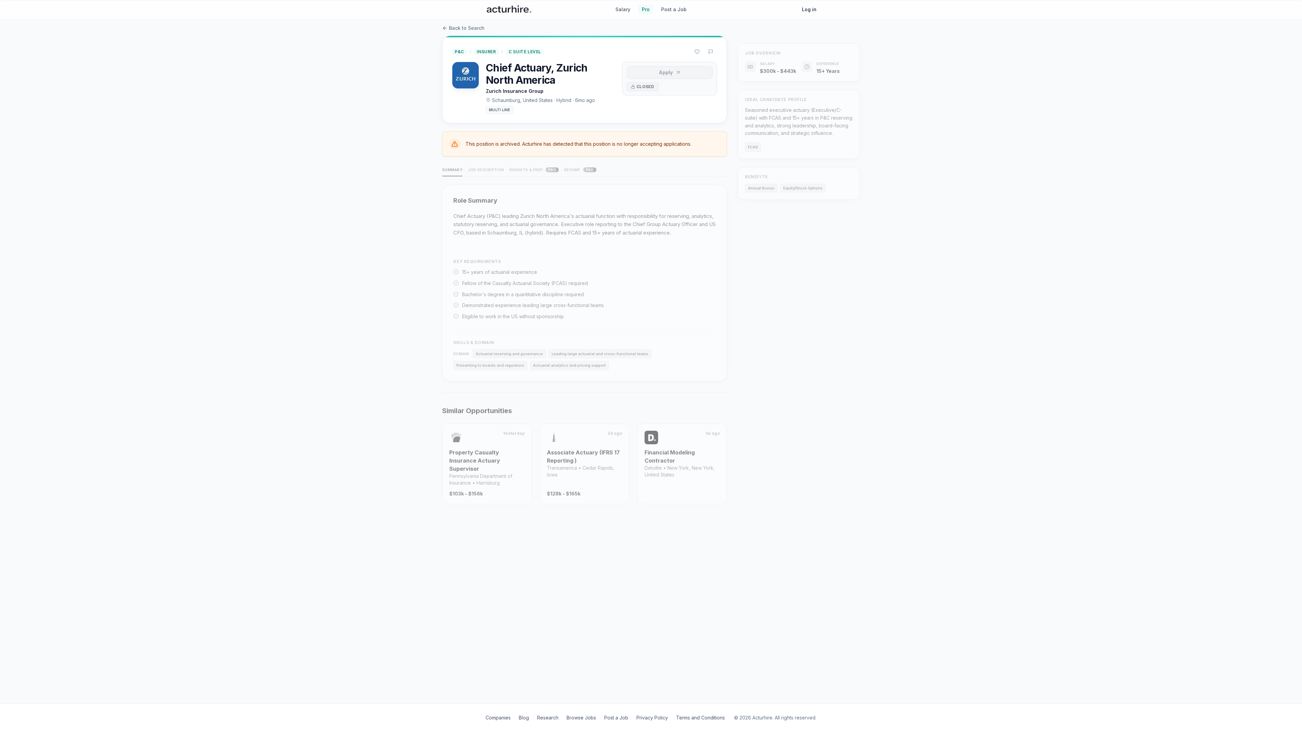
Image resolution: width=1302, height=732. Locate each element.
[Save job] (697, 51)
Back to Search (467, 28)
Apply (666, 72)
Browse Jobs (581, 717)
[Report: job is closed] (710, 51)
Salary (622, 9)
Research (547, 717)
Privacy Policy (652, 717)
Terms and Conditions (700, 717)
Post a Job (674, 9)
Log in (809, 9)
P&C (459, 51)
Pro (646, 9)
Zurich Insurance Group (515, 91)
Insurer (486, 51)
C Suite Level (525, 51)
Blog (524, 717)
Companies (498, 717)
